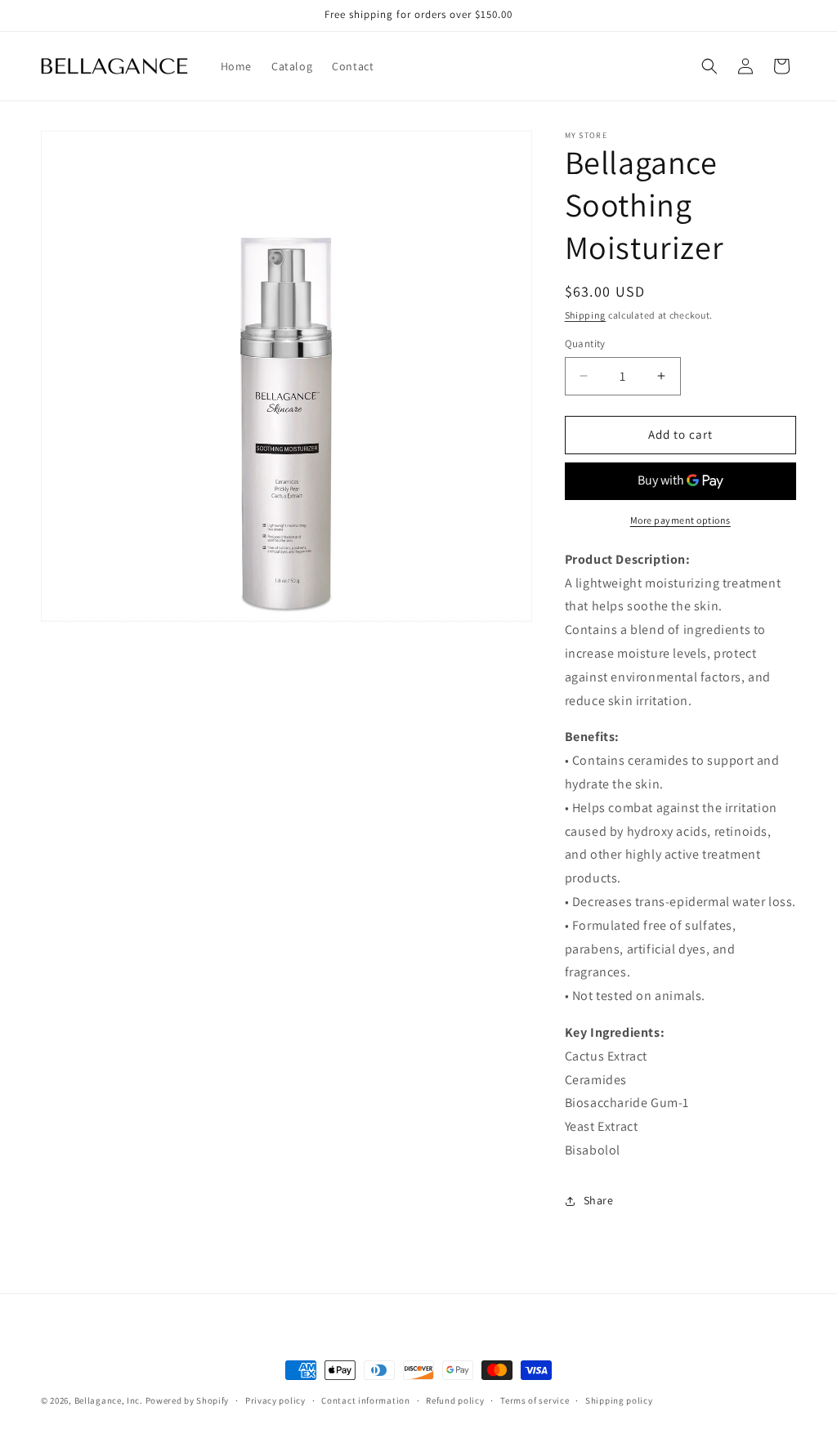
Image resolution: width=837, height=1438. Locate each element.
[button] (709, 66)
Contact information (365, 1400)
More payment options (680, 520)
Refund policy (455, 1400)
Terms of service (534, 1400)
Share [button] (599, 1200)
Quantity (585, 344)
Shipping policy (619, 1400)
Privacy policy (275, 1400)
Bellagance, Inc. (108, 1400)
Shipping (585, 315)
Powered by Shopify (187, 1400)
